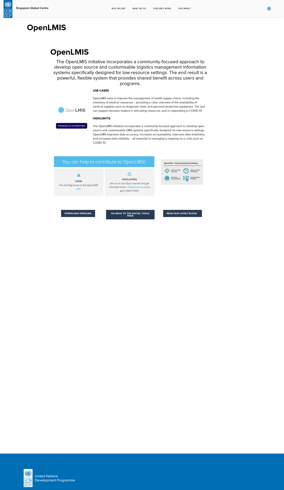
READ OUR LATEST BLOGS (182, 213)
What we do (139, 8)
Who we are (118, 8)
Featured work (162, 8)
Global (269, 9)
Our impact (184, 8)
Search (275, 9)
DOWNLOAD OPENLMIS (78, 213)
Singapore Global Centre (32, 8)
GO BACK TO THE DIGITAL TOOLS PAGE (130, 214)
